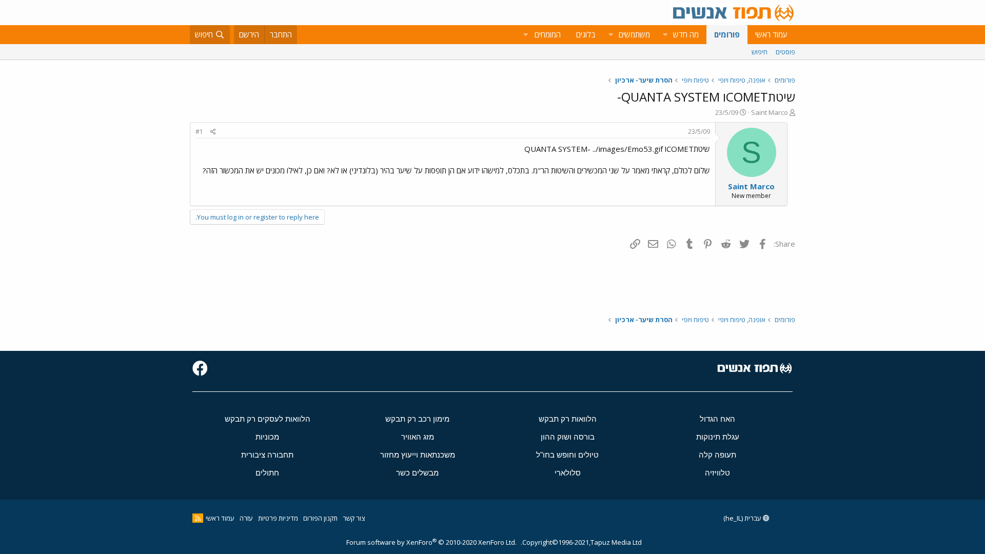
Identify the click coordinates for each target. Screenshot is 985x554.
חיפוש (759, 51)
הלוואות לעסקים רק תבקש (267, 418)
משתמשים (634, 34)
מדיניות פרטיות (278, 518)
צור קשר (354, 518)
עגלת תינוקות (717, 436)
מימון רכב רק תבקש (417, 418)
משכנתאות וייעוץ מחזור (417, 454)
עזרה (246, 518)
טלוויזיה (717, 472)
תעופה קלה (717, 454)
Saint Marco (769, 112)
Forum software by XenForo (431, 542)
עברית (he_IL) (743, 518)
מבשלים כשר (417, 472)
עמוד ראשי (771, 34)
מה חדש (686, 34)
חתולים (267, 472)
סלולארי (568, 472)
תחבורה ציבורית (267, 454)
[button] (665, 34)
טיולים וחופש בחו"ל (567, 454)
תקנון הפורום (320, 518)
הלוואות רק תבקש (568, 418)
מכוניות (267, 436)
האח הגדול (717, 418)
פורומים (727, 34)
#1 (199, 131)
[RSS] (197, 518)
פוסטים (785, 51)
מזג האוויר (417, 436)
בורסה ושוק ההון (568, 436)
